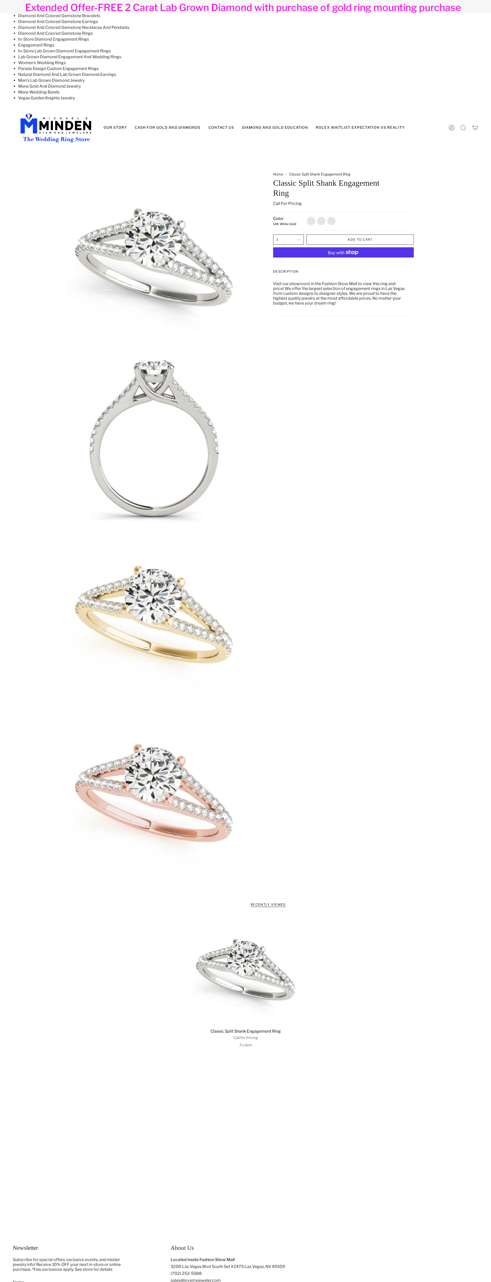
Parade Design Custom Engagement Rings (58, 68)
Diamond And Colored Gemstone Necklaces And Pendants (73, 27)
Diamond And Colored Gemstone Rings (55, 33)
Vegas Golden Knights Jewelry (46, 98)
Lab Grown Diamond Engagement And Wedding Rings (69, 56)
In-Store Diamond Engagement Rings (53, 39)
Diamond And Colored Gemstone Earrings (58, 21)
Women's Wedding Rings (42, 62)
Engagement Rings (36, 45)
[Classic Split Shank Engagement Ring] (246, 971)
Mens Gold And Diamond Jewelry (49, 86)
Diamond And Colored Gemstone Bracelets (59, 15)
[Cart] (475, 128)
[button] (275, 128)
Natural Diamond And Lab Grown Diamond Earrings (67, 74)
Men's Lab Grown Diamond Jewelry (51, 80)
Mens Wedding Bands (39, 92)
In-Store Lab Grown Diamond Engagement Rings (64, 51)
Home (278, 174)
